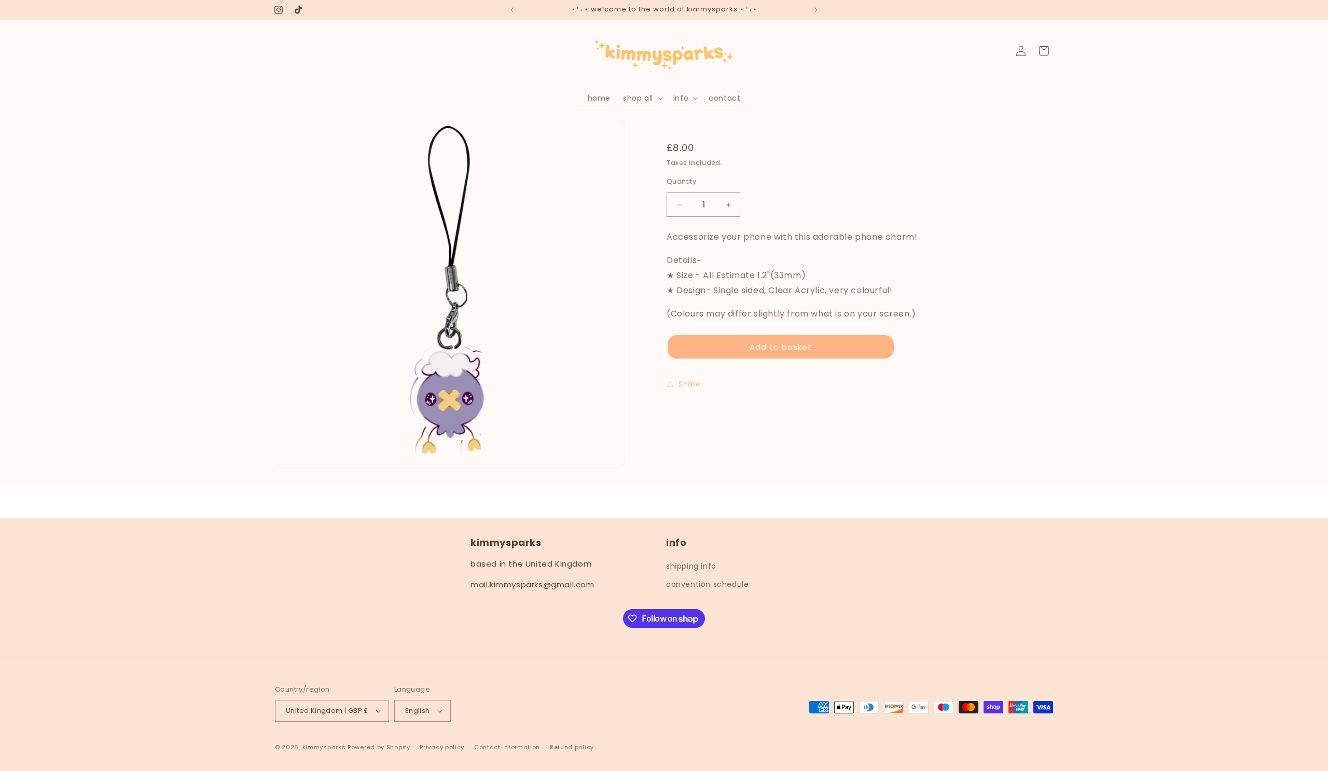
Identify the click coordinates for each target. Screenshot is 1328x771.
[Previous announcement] (512, 10)
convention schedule (707, 584)
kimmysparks (324, 747)
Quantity (681, 181)
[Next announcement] (816, 10)
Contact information (507, 747)
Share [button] (690, 384)
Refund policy (572, 747)
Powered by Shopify (379, 747)
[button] (642, 98)
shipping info (691, 566)
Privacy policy (442, 747)
